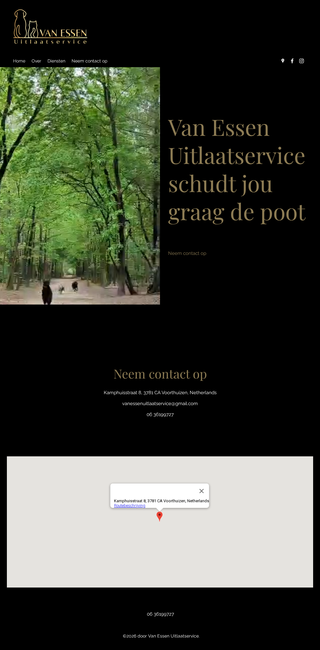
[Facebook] (292, 61)
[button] (187, 253)
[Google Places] (283, 61)
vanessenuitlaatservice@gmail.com (160, 403)
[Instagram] (301, 61)
